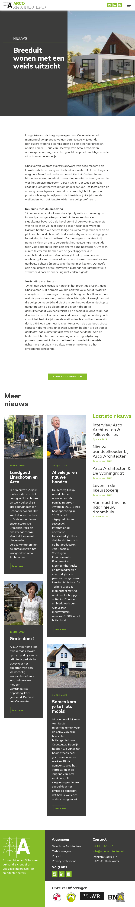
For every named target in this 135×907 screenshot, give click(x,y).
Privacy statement (64, 861)
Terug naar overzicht (67, 376)
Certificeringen (61, 851)
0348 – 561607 (103, 846)
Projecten (58, 856)
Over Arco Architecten (66, 846)
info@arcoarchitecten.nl (108, 851)
